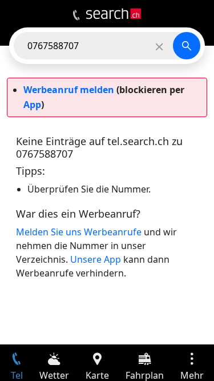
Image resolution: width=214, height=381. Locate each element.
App (32, 104)
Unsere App (95, 259)
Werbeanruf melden (68, 89)
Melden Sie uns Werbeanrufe (79, 232)
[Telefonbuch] (76, 15)
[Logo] (113, 13)
